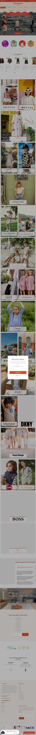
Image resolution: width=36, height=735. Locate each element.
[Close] (27, 357)
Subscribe (18, 372)
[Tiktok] (19, 375)
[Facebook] (16, 375)
